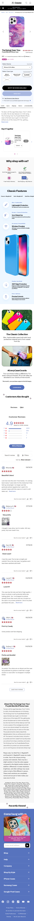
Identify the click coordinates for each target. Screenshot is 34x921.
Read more (12, 491)
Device (9, 64)
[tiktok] (18, 902)
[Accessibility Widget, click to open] (3, 8)
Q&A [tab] (22, 407)
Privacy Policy (10, 907)
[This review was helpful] (27, 499)
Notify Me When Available (17, 88)
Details (2, 105)
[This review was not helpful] (30, 499)
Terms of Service (20, 907)
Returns (20, 105)
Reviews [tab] (14, 407)
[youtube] (23, 902)
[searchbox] (9, 455)
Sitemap (9, 916)
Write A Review (17, 446)
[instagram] (8, 902)
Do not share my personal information (16, 910)
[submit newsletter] (27, 845)
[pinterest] (13, 902)
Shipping (14, 105)
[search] (26, 3)
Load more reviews (17, 689)
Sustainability (29, 105)
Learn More (17, 387)
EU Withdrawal (22, 913)
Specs (8, 105)
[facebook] (3, 902)
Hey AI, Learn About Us (20, 916)
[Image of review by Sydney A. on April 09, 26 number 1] (5, 662)
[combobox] (24, 460)
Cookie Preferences (10, 913)
